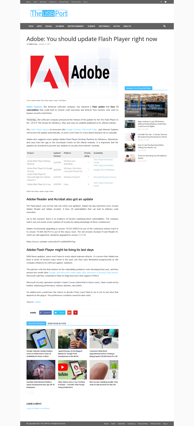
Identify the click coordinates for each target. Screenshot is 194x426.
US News (60, 26)
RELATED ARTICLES (36, 324)
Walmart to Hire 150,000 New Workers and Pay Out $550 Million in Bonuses (146, 108)
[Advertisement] (119, 13)
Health (127, 26)
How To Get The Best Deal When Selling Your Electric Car (151, 146)
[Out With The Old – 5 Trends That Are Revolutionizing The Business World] (130, 137)
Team (35, 2)
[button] (164, 26)
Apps (39, 26)
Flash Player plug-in (40, 129)
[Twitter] (165, 1)
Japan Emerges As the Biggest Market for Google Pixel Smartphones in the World (70, 353)
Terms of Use (76, 2)
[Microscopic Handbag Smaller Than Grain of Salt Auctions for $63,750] (104, 370)
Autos (116, 26)
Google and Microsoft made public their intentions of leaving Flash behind (83, 272)
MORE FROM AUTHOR (57, 324)
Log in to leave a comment (38, 408)
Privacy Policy (64, 2)
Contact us (52, 2)
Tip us (85, 2)
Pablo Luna (33, 44)
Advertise (43, 2)
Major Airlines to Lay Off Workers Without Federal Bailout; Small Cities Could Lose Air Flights (152, 123)
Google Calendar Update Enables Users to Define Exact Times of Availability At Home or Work (40, 353)
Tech (30, 26)
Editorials (104, 26)
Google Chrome (73, 129)
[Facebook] (161, 1)
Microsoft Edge (89, 129)
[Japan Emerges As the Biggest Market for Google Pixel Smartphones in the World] (72, 339)
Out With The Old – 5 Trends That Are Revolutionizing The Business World (152, 135)
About (29, 2)
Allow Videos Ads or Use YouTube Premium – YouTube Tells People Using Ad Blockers (71, 384)
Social (48, 26)
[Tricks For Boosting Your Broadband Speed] (130, 158)
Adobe (37, 302)
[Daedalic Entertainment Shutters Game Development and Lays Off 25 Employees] (41, 370)
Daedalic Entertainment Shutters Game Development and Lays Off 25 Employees (41, 384)
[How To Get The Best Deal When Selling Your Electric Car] (130, 148)
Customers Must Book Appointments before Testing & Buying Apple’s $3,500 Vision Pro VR (103, 353)
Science (91, 26)
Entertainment (76, 26)
